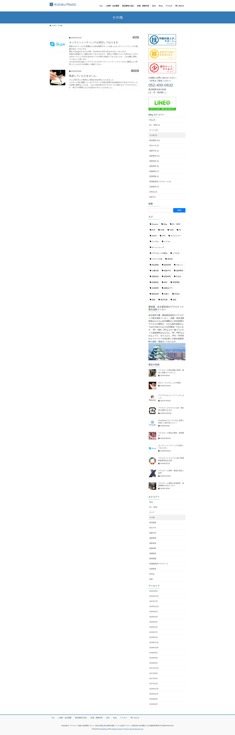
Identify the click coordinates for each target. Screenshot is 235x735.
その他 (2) (153, 135)
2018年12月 (154, 642)
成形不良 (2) (154, 151)
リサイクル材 (157, 259)
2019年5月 (153, 637)
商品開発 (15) (154, 140)
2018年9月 (153, 653)
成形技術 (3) (154, 161)
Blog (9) (152, 120)
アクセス (123, 718)
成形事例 (179, 271)
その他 (135, 71)
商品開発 (155, 265)
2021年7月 (153, 601)
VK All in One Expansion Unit (133, 729)
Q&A (108, 718)
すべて (151, 512)
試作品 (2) (153, 192)
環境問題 (176, 282)
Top (52, 718)
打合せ (178, 276)
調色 (153, 300)
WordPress (104, 729)
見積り (166, 294)
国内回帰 (167, 265)
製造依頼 (155, 294)
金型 (174, 300)
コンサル (155, 241)
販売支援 (164, 300)
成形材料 (167, 276)
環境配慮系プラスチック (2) (160, 181)
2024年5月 (153, 591)
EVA (153, 230)
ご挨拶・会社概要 (64, 718)
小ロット (179, 265)
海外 (165, 282)
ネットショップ (158, 247)
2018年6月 (153, 663)
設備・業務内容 (97, 718)
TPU (163, 236)
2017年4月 (153, 678)
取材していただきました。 (84, 76)
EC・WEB (176, 224)
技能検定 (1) (154, 171)
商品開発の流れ (81, 718)
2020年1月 (153, 627)
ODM (162, 230)
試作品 (177, 294)
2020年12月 (154, 606)
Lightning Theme (116, 729)
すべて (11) (153, 130)
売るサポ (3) (154, 145)
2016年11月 (153, 694)
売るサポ (152, 528)
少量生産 (155, 271)
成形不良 (167, 271)
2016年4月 (153, 704)
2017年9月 (153, 673)
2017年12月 (154, 668)
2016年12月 (154, 689)
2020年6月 (153, 611)
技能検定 (155, 282)
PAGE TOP (227, 711)
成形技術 (155, 276)
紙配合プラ (168, 288)
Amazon (155, 224)
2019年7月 (153, 632)
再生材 (170, 259)
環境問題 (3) (154, 176)
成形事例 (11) (154, 156)
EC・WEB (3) (154, 125)
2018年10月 (154, 648)
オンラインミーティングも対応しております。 (95, 42)
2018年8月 (153, 658)
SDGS (154, 236)
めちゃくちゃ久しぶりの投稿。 (170, 383)
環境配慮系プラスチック (158, 564)
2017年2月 (153, 684)
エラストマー (176, 236)
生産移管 (155, 288)
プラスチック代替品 (159, 253)
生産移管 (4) (154, 187)
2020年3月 (153, 617)
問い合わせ (135, 718)
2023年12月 (154, 596)
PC (180, 230)
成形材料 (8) (154, 166)
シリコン (167, 241)
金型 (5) (152, 197)
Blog (135, 37)
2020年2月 (153, 622)
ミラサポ (176, 253)
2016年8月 (153, 699)
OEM (172, 230)
